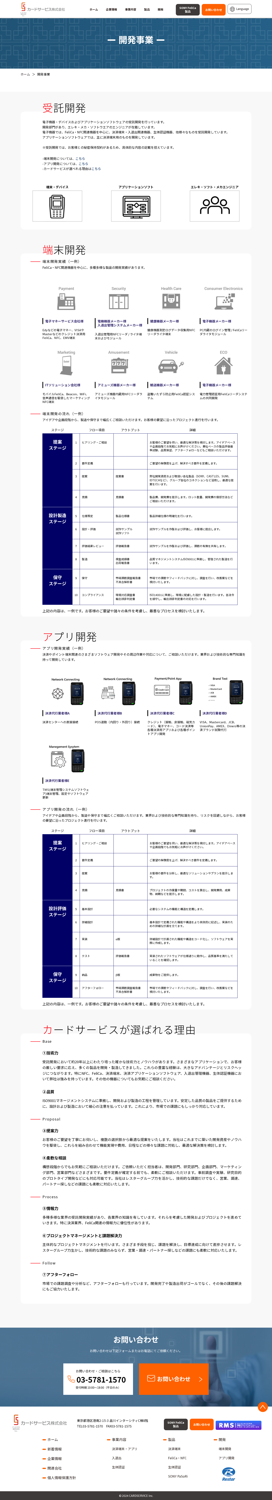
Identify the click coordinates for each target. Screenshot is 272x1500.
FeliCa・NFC (177, 1457)
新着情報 (54, 1449)
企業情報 (111, 9)
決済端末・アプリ (124, 1448)
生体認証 (118, 1467)
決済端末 (174, 1448)
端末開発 (225, 1448)
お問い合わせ (213, 10)
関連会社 (54, 1468)
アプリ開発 (227, 1457)
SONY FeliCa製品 (187, 9)
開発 (160, 9)
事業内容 (130, 9)
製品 (147, 9)
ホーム (94, 9)
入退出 (116, 1457)
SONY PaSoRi (178, 1476)
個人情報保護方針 (61, 1477)
